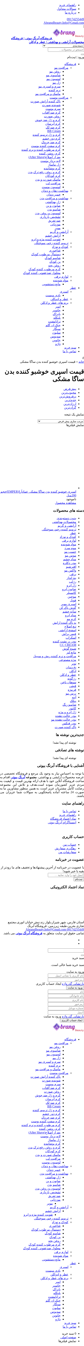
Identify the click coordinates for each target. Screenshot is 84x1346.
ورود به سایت (75, 987)
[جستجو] (82, 54)
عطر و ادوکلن (59, 299)
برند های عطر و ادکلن (54, 302)
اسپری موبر (68, 604)
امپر (58, 306)
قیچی (72, 686)
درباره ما (70, 12)
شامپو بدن (54, 209)
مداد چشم (69, 559)
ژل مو (57, 82)
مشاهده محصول (65, 502)
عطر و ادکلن (68, 674)
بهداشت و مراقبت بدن (54, 198)
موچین (72, 596)
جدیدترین (70, 400)
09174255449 (75, 19)
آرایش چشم (53, 235)
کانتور (72, 708)
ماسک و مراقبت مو (48, 94)
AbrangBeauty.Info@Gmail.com (64, 22)
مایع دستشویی (51, 284)
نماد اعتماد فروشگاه (63, 818)
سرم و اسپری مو (49, 86)
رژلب (72, 581)
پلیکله (57, 317)
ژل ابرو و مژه (67, 712)
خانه (81, 361)
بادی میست (53, 295)
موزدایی (55, 224)
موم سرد (70, 548)
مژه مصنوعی (67, 660)
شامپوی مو (53, 75)
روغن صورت (52, 116)
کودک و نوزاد (60, 246)
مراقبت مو (61, 67)
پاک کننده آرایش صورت (45, 101)
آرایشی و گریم (59, 231)
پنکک (73, 701)
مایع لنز (71, 652)
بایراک (57, 314)
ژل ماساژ (54, 164)
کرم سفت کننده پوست (46, 146)
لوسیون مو (53, 79)
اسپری (64, 291)
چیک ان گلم (53, 325)
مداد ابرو (70, 615)
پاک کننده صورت (65, 727)
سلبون (56, 332)
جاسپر (56, 310)
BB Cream (54, 131)
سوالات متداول (66, 8)
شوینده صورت (51, 105)
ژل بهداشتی (53, 202)
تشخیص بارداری (50, 217)
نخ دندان (71, 667)
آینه (74, 697)
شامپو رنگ (69, 704)
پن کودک (55, 261)
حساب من (69, 844)
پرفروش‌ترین (67, 396)
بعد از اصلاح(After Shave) (45, 157)
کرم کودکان (53, 175)
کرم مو (71, 619)
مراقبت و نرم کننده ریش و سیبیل (54, 656)
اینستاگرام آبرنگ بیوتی (62, 822)
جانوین (56, 340)
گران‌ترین (70, 407)
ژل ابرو (71, 585)
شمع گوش (69, 648)
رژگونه (71, 678)
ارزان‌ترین (69, 403)
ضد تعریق (54, 220)
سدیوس (55, 336)
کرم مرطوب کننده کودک (45, 269)
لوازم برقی (61, 276)
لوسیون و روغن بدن (48, 213)
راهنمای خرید (67, 5)
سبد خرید (70, 347)
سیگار (57, 329)
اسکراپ (71, 637)
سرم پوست (53, 108)
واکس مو (70, 570)
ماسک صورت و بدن (48, 179)
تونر (73, 663)
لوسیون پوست (51, 187)
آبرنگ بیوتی (18, 777)
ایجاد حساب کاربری (72, 1020)
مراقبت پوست (59, 97)
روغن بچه (54, 265)
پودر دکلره (69, 563)
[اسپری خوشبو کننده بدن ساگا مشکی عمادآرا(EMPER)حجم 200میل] (47, 488)
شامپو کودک (53, 258)
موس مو (70, 555)
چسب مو (70, 551)
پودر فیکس (69, 723)
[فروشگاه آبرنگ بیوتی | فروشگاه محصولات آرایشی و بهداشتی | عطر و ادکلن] (68, 1032)
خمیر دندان (53, 194)
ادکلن (72, 671)
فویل (73, 600)
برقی (73, 574)
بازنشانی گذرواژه (73, 983)
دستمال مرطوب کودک (46, 254)
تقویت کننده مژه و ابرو (46, 239)
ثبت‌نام (78, 879)
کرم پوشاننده (52, 168)
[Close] (82, 955)
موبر (58, 228)
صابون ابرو (69, 589)
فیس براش (69, 634)
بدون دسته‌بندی (66, 518)
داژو (58, 343)
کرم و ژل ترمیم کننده (47, 134)
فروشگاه (70, 64)
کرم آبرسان (53, 123)
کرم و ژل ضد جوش (48, 120)
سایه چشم (69, 611)
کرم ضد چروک (51, 142)
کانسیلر (71, 592)
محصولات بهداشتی (64, 522)
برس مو (71, 693)
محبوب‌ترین (68, 392)
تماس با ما (69, 351)
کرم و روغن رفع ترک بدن (44, 172)
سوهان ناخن (68, 682)
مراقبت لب (53, 183)
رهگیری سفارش (65, 848)
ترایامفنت (54, 321)
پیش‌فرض (69, 388)
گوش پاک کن (67, 607)
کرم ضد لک (53, 127)
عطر (73, 287)
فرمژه (72, 689)
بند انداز (71, 578)
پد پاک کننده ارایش (64, 622)
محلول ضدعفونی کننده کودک (42, 273)
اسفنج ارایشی (67, 630)
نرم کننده (55, 90)
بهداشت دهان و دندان (54, 190)
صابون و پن (53, 205)
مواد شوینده (60, 280)
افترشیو (71, 566)
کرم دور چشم (51, 138)
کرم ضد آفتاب (51, 112)
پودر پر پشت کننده (64, 641)
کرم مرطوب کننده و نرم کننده (41, 149)
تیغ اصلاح (70, 626)
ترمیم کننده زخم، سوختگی (51, 243)
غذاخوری (55, 250)
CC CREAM (68, 645)
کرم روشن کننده (50, 153)
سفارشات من (67, 852)
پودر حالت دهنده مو (63, 719)
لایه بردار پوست (50, 161)
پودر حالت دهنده (65, 716)
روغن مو (55, 71)
